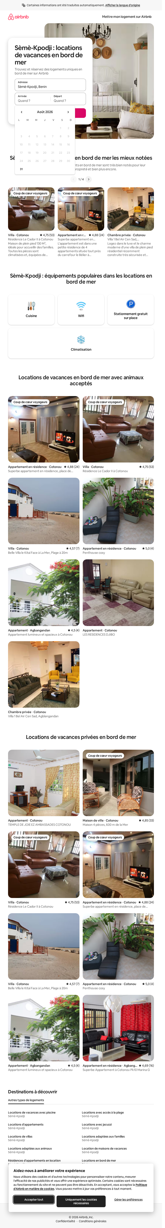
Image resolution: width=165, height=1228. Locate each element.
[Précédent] (73, 179)
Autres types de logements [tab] (26, 1100)
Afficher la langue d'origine (122, 5)
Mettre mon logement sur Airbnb (127, 17)
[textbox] (32, 100)
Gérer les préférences (128, 1199)
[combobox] (50, 86)
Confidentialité (65, 1221)
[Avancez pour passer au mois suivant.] (68, 112)
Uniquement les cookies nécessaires (81, 1201)
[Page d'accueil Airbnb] (18, 16)
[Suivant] (88, 179)
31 (21, 169)
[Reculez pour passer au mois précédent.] (22, 112)
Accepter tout (33, 1199)
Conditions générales (92, 1221)
